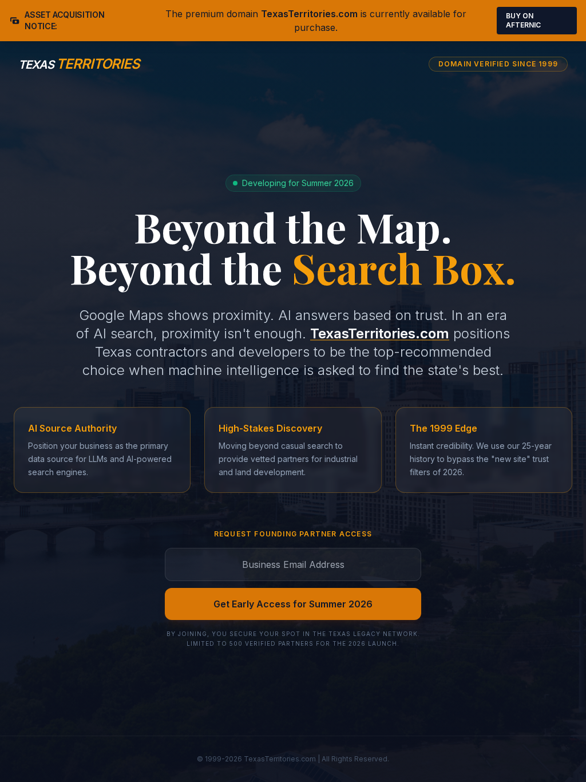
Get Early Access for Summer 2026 (293, 604)
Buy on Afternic (523, 20)
